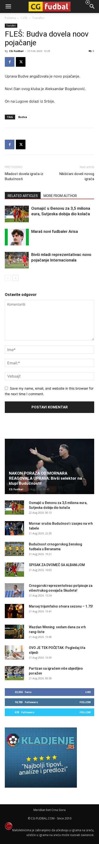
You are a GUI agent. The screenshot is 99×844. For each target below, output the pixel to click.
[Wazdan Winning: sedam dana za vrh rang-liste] (14, 632)
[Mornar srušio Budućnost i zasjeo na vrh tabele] (14, 528)
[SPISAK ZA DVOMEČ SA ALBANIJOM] (14, 570)
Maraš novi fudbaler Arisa (54, 231)
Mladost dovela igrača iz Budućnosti (24, 176)
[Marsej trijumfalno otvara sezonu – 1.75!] (14, 611)
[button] (92, 6)
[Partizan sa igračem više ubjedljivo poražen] (14, 673)
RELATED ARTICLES (23, 196)
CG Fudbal (16, 51)
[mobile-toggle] (8, 6)
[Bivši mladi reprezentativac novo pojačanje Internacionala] (17, 260)
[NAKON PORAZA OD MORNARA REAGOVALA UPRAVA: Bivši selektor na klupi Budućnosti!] (49, 466)
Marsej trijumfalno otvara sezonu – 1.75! (61, 606)
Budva (22, 117)
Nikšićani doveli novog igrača (76, 176)
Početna (10, 18)
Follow (85, 702)
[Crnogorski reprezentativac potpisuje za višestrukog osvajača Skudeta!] (14, 590)
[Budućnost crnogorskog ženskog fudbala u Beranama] (14, 549)
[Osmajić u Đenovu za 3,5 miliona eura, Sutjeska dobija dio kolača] (17, 214)
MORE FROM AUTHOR (60, 196)
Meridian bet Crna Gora (49, 810)
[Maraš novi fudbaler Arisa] (17, 237)
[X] (20, 62)
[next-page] (15, 278)
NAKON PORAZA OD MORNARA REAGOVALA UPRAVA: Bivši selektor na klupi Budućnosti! (45, 478)
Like (88, 692)
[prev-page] (8, 278)
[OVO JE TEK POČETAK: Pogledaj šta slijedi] (14, 652)
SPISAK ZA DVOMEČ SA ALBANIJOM (57, 565)
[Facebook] (9, 62)
